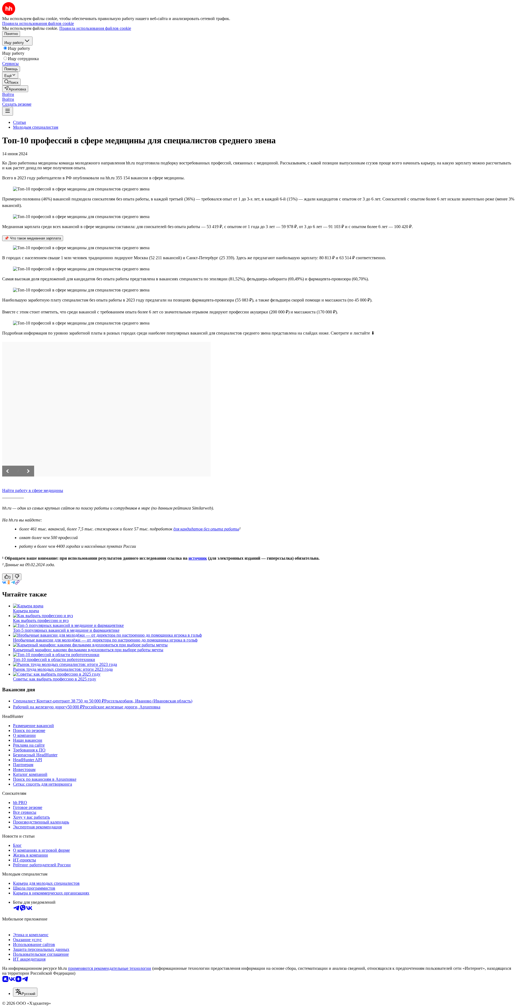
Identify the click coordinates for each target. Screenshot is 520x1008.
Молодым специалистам (35, 127)
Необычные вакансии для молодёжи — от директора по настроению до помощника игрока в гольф (105, 640)
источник (197, 558)
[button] (8, 94)
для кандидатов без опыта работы (206, 529)
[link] (11, 82)
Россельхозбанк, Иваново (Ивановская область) (148, 701)
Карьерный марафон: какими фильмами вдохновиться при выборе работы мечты (88, 649)
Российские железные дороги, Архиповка (121, 707)
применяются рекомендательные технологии (109, 968)
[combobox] (25, 992)
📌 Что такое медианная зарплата (32, 238)
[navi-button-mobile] (7, 111)
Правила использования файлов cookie (95, 28)
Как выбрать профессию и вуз (41, 620)
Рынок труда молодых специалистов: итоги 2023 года (63, 669)
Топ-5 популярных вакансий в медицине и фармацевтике (66, 630)
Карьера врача (26, 610)
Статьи (19, 122)
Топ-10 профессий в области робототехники (54, 659)
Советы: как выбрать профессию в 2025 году (54, 679)
